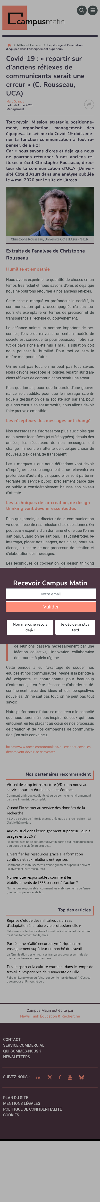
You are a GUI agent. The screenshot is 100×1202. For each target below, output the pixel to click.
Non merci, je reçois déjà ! (30, 627)
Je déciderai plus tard (75, 627)
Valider (51, 607)
